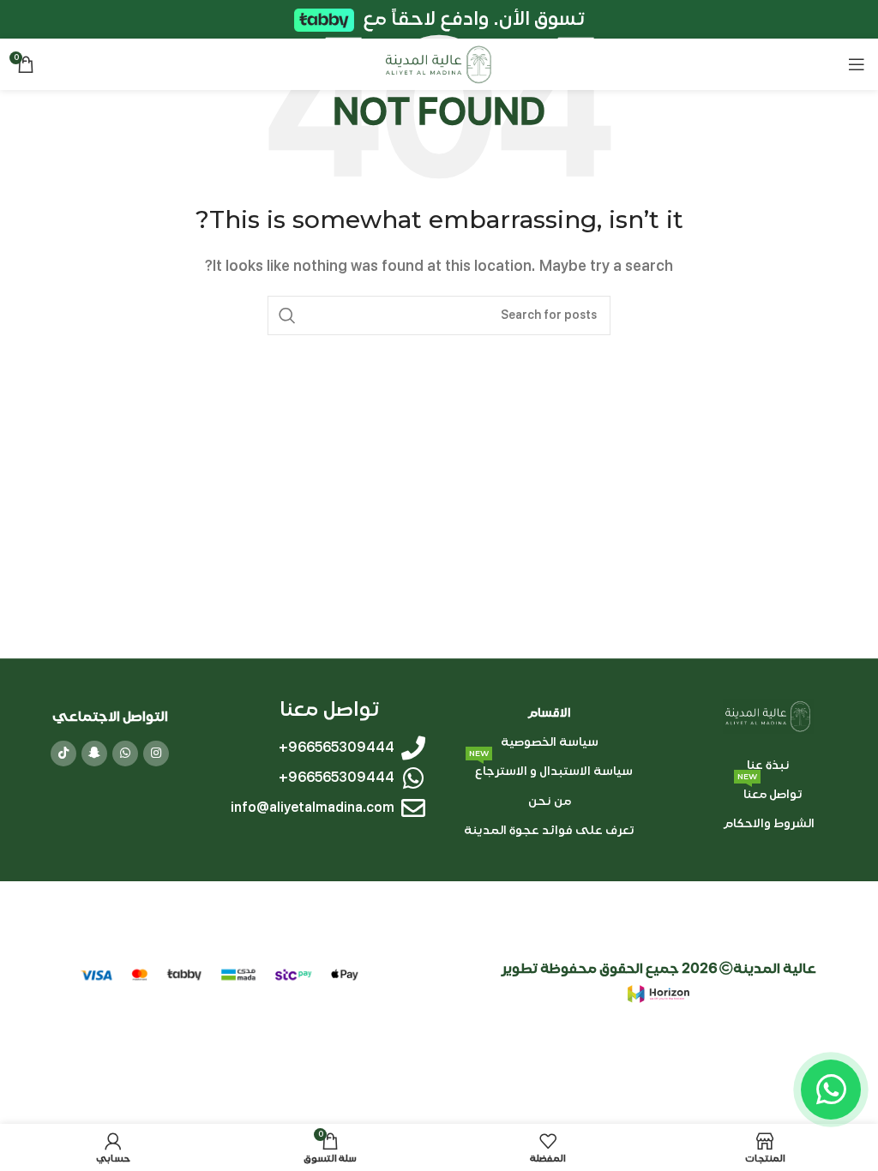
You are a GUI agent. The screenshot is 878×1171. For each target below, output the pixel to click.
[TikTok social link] (63, 753)
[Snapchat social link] (94, 753)
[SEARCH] (287, 315)
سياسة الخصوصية (549, 742)
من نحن (548, 801)
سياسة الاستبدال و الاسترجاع (551, 768)
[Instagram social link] (156, 753)
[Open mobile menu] (856, 64)
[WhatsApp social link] (125, 753)
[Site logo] (438, 63)
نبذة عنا (768, 765)
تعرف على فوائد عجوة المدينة (549, 830)
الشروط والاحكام (769, 823)
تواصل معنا (770, 791)
